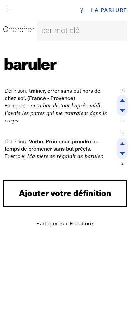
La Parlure (109, 10)
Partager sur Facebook (65, 223)
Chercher (19, 29)
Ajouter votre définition (65, 193)
